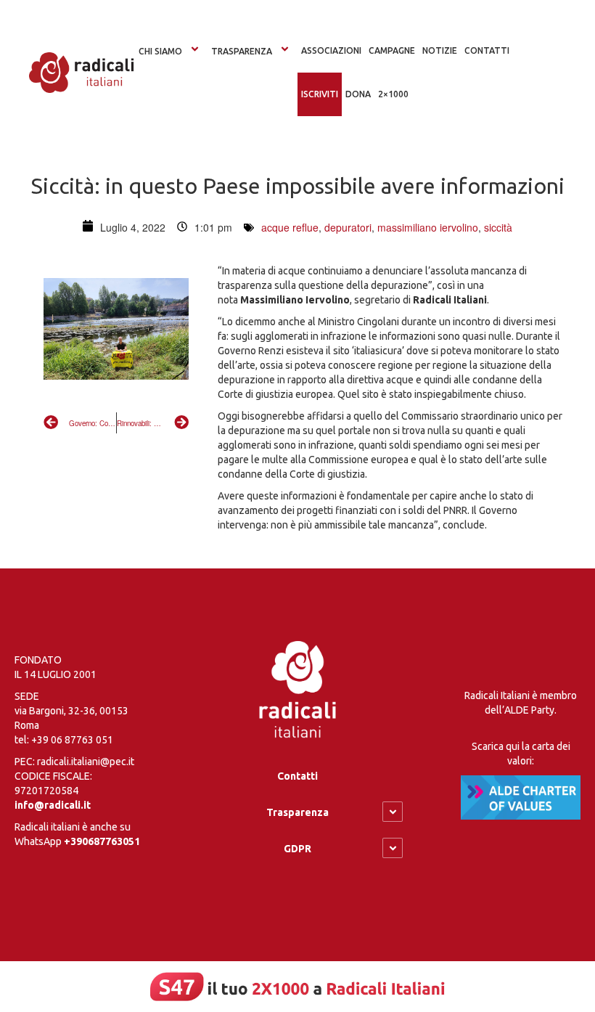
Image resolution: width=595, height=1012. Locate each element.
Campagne (392, 50)
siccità (498, 227)
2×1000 (393, 94)
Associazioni (331, 50)
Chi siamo (160, 51)
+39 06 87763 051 (72, 740)
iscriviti (319, 94)
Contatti (297, 776)
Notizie (439, 50)
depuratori (348, 227)
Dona (358, 94)
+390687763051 (102, 841)
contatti (486, 50)
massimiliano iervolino (427, 227)
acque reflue (290, 227)
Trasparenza (241, 51)
